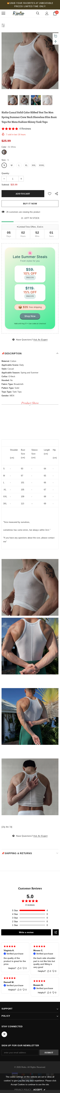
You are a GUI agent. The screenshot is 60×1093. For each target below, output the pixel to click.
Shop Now (30, 316)
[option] (30, 60)
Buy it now (30, 203)
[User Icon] (46, 13)
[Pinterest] (4, 1034)
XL (26, 165)
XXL (34, 165)
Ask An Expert (40, 340)
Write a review (26, 932)
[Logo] (18, 13)
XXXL (41, 165)
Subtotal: (6, 185)
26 (7, 212)
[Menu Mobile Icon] (3, 13)
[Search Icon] (37, 13)
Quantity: (6, 173)
